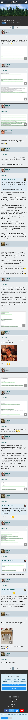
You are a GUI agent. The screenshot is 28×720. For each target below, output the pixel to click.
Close (10, 718)
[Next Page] (17, 27)
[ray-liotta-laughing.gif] (9, 353)
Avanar (10, 22)
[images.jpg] (7, 636)
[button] (2, 2)
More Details (4, 718)
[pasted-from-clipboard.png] (14, 53)
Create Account (14, 685)
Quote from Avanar (8, 505)
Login (14, 688)
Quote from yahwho (8, 179)
